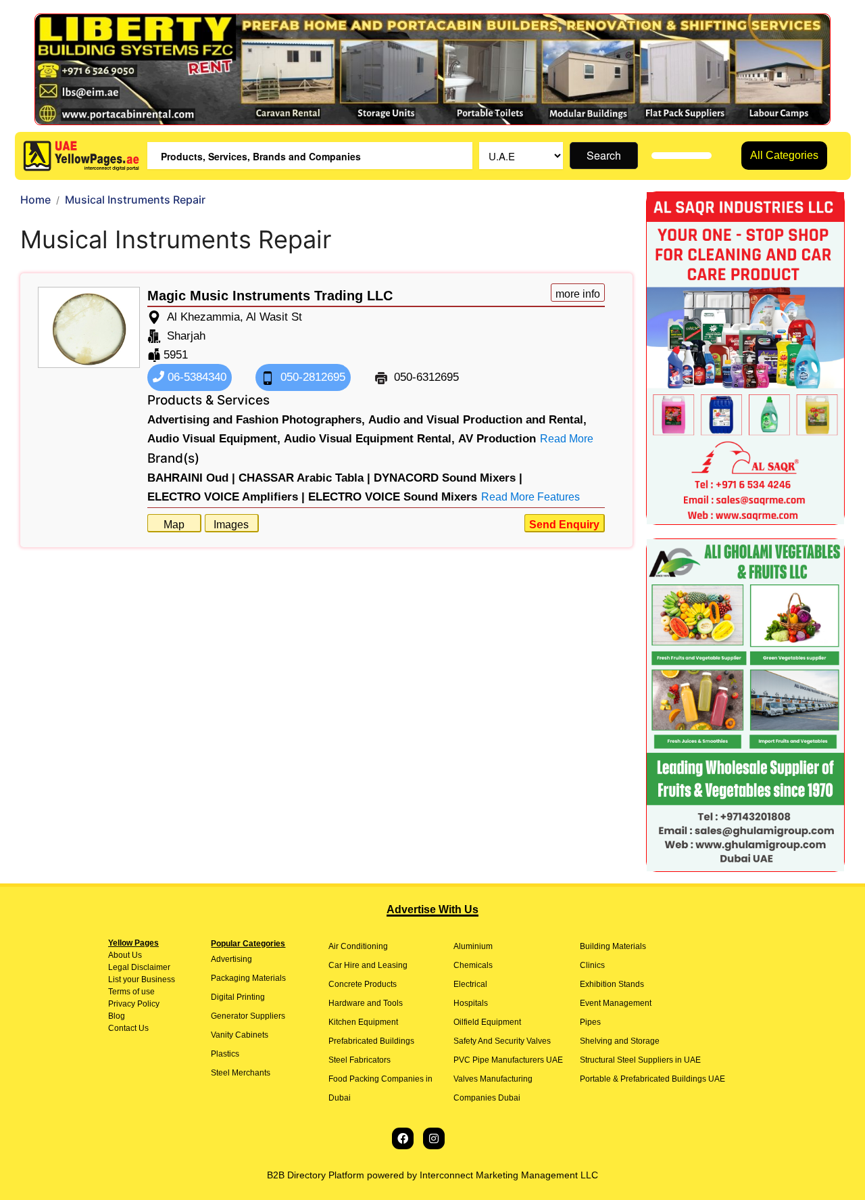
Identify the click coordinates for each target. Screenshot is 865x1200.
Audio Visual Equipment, (213, 438)
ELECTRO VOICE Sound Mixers (392, 496)
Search (604, 155)
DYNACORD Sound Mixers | (448, 477)
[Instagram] (434, 1138)
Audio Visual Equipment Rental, (369, 438)
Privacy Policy (133, 1004)
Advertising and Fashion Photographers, (256, 419)
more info (577, 294)
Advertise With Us (432, 909)
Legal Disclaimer (139, 967)
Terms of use (131, 991)
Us (136, 955)
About (119, 955)
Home (35, 199)
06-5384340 (195, 377)
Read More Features (530, 497)
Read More (566, 438)
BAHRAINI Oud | (191, 477)
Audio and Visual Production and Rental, (477, 419)
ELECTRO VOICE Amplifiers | (226, 496)
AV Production (497, 438)
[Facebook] (403, 1138)
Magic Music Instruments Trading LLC (270, 295)
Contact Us (128, 1028)
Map (174, 524)
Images (231, 524)
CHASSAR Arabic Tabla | (304, 477)
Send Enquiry (564, 524)
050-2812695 (311, 377)
